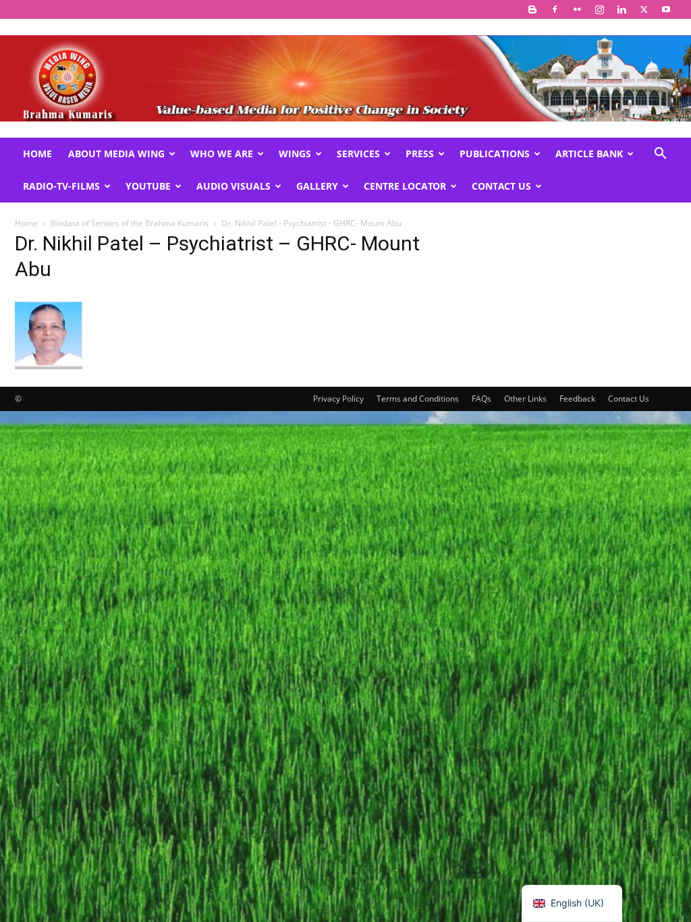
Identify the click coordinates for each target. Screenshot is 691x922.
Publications (495, 153)
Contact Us (501, 186)
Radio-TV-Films (61, 186)
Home (37, 153)
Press (420, 153)
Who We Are (221, 153)
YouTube (148, 186)
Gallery (317, 186)
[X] (644, 9)
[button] (660, 154)
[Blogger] (532, 9)
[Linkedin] (621, 9)
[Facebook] (555, 9)
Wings (295, 153)
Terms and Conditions (418, 398)
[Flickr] (577, 9)
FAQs (481, 398)
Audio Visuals (233, 186)
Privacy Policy (338, 398)
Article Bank (589, 153)
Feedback (577, 398)
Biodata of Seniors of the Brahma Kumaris (130, 223)
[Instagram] (599, 9)
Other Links (525, 398)
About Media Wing (116, 153)
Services (358, 153)
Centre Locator (405, 186)
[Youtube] (666, 9)
